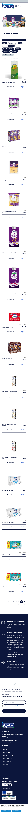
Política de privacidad (18, 706)
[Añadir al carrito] (22, 86)
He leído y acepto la (13, 705)
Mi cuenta (5, 778)
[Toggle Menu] (24, 6)
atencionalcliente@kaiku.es (8, 742)
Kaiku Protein (6, 767)
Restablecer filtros (7, 54)
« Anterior (8, 601)
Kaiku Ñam (5, 770)
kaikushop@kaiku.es (7, 737)
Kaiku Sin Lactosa (7, 758)
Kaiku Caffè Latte (7, 755)
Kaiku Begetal (6, 761)
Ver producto (10, 86)
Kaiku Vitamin (6, 773)
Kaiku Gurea (6, 752)
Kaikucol (5, 764)
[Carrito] (19, 6)
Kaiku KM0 (5, 749)
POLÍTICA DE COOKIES (10, 808)
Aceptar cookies (16, 810)
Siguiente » (21, 604)
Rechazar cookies (6, 810)
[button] (11, 46)
